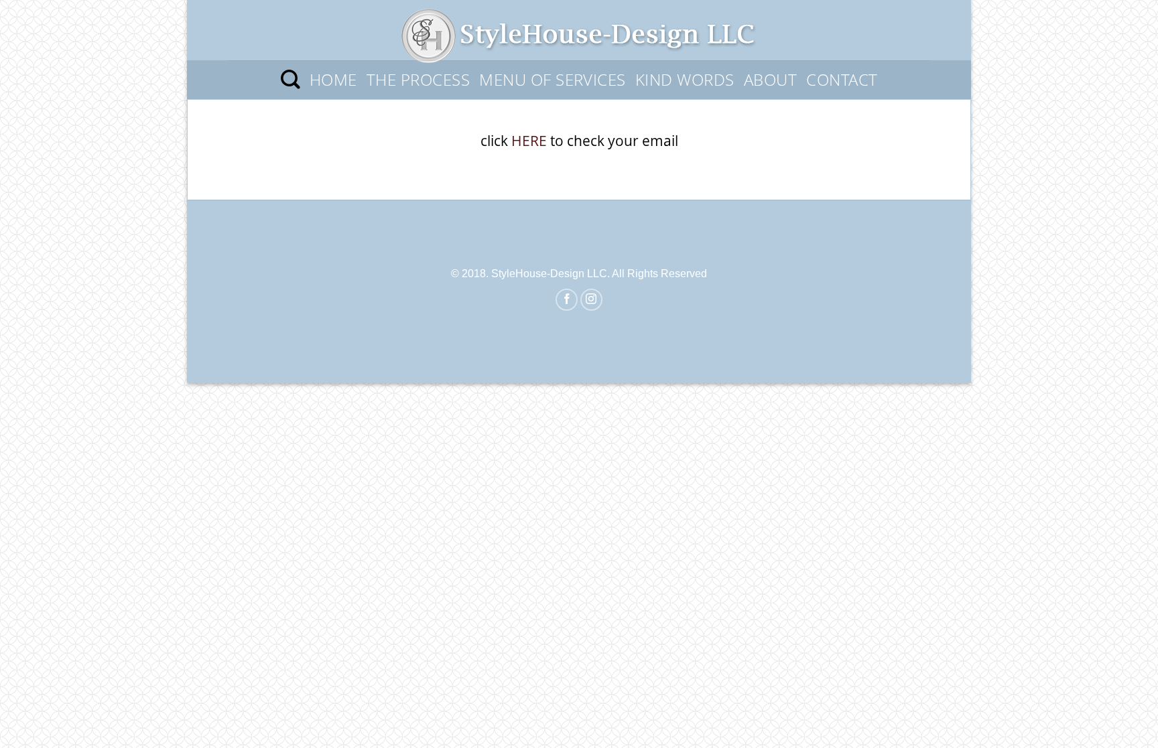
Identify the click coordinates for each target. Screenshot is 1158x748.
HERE (529, 140)
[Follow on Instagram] (591, 300)
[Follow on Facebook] (567, 300)
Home (333, 79)
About (770, 79)
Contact (841, 79)
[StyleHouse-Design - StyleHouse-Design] (579, 30)
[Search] (290, 80)
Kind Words (684, 79)
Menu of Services (552, 79)
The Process (418, 79)
